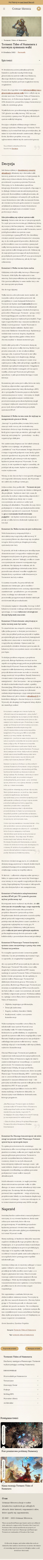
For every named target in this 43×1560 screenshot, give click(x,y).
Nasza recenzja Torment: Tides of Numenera (17, 1487)
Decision (15, 148)
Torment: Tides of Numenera (15, 40)
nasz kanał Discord (27, 2)
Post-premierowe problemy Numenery (20, 1451)
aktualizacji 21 (32, 696)
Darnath (21, 52)
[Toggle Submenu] (37, 1376)
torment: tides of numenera (23, 1335)
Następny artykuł (34, 1348)
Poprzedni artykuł (9, 1348)
